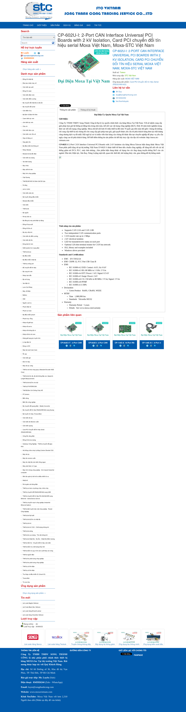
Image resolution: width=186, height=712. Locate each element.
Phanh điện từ (27, 307)
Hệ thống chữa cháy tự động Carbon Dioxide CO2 (38, 450)
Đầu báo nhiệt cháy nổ (29, 83)
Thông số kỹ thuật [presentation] (87, 110)
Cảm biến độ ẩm (28, 240)
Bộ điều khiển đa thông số (30, 146)
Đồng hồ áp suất (28, 224)
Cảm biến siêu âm (28, 193)
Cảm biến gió (27, 358)
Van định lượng (27, 162)
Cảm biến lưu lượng (29, 158)
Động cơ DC (26, 346)
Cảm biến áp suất (28, 87)
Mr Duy (119, 91)
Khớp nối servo (27, 326)
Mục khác (26, 165)
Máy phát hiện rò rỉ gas (30, 466)
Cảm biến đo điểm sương (30, 236)
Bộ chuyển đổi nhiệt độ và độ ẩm (33, 103)
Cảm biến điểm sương (29, 99)
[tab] (68, 109)
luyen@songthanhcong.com (33, 55)
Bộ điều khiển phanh (29, 315)
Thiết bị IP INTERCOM (30, 386)
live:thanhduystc (122, 101)
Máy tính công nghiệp (29, 173)
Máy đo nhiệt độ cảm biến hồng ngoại (34, 462)
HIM (24, 299)
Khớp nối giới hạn (28, 322)
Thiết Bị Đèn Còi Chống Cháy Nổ (33, 390)
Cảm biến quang (28, 426)
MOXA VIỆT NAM (132, 78)
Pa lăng (25, 185)
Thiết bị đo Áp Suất (28, 515)
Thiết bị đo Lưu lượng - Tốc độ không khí (35, 535)
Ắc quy (25, 354)
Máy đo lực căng (28, 366)
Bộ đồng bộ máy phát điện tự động (33, 220)
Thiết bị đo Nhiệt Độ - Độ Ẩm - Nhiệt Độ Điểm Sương (39, 539)
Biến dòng (26, 398)
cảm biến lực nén (28, 122)
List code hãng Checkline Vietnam (33, 615)
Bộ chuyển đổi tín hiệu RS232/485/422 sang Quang (38, 410)
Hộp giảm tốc (27, 142)
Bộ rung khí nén (27, 271)
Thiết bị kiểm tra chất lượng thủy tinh (34, 547)
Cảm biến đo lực (28, 418)
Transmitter (26, 578)
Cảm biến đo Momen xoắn (31, 422)
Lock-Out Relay (27, 287)
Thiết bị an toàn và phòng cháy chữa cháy (35, 488)
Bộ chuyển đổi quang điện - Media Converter (36, 406)
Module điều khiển (28, 201)
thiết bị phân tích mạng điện (31, 248)
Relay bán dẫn (27, 275)
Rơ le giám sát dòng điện (30, 484)
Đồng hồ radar (27, 91)
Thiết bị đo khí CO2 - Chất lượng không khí (36, 527)
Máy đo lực (26, 454)
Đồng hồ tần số (27, 228)
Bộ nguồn (25, 213)
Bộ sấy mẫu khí (27, 232)
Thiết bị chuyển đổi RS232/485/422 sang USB (37, 492)
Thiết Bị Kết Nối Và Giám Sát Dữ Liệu (34, 181)
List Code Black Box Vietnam (31, 607)
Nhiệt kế (25, 480)
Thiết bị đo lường (28, 531)
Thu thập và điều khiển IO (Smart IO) (34, 574)
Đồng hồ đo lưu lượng (29, 440)
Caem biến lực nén (28, 118)
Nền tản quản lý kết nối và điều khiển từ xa (36, 476)
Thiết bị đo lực (27, 252)
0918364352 (121, 98)
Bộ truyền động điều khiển (31, 197)
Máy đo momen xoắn (29, 458)
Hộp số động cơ (27, 138)
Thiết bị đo (26, 209)
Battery (25, 295)
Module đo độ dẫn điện (29, 154)
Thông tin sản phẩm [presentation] (68, 110)
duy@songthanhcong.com (126, 94)
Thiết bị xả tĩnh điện (29, 570)
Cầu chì (25, 126)
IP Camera (26, 394)
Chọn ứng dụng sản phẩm (33, 593)
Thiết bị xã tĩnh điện (29, 566)
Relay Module (27, 150)
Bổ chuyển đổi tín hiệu (29, 267)
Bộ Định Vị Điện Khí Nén (30, 114)
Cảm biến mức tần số (29, 134)
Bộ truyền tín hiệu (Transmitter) (32, 414)
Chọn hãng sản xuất (31, 69)
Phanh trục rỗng (28, 318)
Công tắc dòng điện (29, 436)
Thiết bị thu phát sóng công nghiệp (33, 558)
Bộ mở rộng (26, 279)
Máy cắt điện (26, 291)
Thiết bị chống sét (28, 264)
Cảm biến (25, 205)
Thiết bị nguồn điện (28, 555)
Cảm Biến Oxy (27, 110)
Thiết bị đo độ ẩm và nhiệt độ (31, 519)
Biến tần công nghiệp (29, 402)
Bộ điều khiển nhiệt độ (29, 260)
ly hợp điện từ (27, 342)
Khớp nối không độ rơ (29, 330)
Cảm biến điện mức (29, 95)
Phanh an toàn (27, 311)
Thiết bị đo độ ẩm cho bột (30, 382)
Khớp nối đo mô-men (29, 334)
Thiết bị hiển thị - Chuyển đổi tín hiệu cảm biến (37, 543)
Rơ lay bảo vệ (27, 216)
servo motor (26, 189)
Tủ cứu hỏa (26, 582)
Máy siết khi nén (28, 169)
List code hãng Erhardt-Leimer (32, 611)
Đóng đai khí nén (28, 244)
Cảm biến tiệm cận (28, 130)
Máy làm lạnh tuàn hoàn (30, 350)
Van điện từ (26, 283)
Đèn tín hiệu (26, 362)
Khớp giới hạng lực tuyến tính (31, 338)
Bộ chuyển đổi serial (29, 107)
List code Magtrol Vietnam (30, 603)
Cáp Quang (26, 177)
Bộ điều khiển (27, 256)
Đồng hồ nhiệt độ (28, 79)
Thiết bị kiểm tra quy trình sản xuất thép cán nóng (38, 551)
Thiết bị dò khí (27, 523)
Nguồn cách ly (27, 303)
